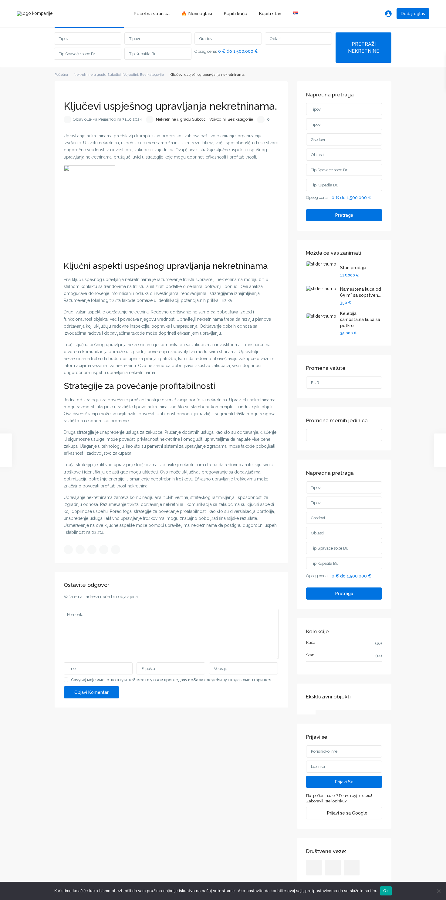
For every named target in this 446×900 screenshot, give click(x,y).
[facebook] (314, 867)
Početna (61, 74)
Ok (386, 890)
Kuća (310, 642)
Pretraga (344, 215)
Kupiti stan (270, 13)
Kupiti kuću (235, 13)
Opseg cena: (205, 51)
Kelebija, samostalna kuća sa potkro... (360, 319)
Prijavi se (344, 781)
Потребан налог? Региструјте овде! (339, 795)
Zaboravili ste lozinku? (326, 801)
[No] (438, 891)
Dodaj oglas (413, 13)
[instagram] (352, 867)
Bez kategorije (152, 74)
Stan (310, 655)
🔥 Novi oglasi (196, 13)
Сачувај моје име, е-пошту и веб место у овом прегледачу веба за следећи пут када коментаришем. (171, 680)
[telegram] (333, 867)
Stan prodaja (353, 267)
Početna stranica (151, 13)
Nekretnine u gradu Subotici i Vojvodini (106, 74)
